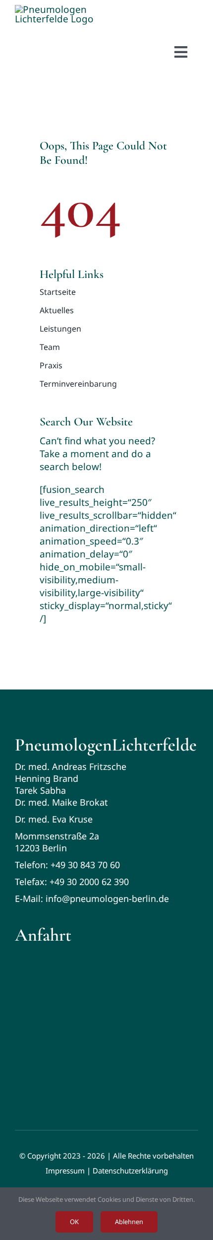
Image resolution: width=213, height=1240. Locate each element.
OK (74, 1221)
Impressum (65, 1170)
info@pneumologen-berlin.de (107, 898)
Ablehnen (129, 1221)
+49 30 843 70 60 (85, 865)
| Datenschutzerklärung (127, 1170)
